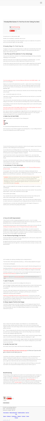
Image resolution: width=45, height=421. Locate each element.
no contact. (17, 183)
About (4, 416)
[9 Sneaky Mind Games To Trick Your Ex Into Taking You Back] (22, 13)
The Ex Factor (15, 377)
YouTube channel (18, 382)
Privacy (16, 417)
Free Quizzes (6, 412)
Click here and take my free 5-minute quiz (15, 350)
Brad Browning (15, 27)
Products (9, 416)
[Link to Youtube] (7, 420)
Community (14, 416)
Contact (23, 416)
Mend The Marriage (31, 379)
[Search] (38, 2)
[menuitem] (38, 2)
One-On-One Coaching (19, 276)
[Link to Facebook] (5, 420)
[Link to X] (3, 420)
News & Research (13, 412)
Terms (27, 416)
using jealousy (22, 167)
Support (19, 416)
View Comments (6, 402)
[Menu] (40, 2)
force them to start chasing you (9, 273)
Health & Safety (21, 412)
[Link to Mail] (8, 420)
